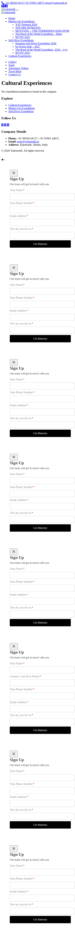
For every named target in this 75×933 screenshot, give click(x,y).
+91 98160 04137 (14, 2)
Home (11, 18)
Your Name (17, 190)
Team (11, 65)
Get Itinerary (40, 243)
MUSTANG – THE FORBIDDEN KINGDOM (42, 30)
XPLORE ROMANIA (28, 27)
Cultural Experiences (19, 55)
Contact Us (14, 74)
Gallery (12, 61)
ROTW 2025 (22, 37)
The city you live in (21, 228)
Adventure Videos (18, 68)
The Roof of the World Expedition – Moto (38, 33)
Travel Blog (14, 71)
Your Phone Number (22, 203)
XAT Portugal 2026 (26, 24)
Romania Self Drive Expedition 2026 (35, 43)
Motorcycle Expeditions (21, 21)
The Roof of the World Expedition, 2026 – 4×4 (41, 49)
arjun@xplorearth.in (56, 2)
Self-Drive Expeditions (21, 40)
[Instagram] (7, 156)
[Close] (14, 173)
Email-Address (19, 215)
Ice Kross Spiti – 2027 (27, 46)
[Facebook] (5, 156)
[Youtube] (3, 156)
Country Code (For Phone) (25, 676)
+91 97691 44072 (34, 2)
